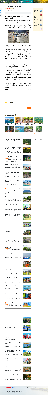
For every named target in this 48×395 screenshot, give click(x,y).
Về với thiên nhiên (8, 222)
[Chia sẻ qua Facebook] (1, 9)
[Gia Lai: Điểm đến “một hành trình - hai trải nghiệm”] (27, 345)
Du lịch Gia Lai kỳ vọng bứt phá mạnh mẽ (12, 303)
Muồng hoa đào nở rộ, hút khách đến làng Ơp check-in (13, 231)
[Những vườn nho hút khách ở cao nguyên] (28, 129)
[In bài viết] (1, 15)
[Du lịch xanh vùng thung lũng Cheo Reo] (27, 272)
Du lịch (5, 352)
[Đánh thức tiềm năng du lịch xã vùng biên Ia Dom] (27, 175)
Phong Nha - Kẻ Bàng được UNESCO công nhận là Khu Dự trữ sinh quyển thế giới (13, 148)
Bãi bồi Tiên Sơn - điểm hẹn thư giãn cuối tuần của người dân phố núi (12, 189)
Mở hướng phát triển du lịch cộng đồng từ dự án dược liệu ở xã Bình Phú (13, 278)
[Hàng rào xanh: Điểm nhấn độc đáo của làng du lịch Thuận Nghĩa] (27, 248)
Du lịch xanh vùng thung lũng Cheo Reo (12, 269)
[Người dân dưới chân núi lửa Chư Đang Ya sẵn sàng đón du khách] (27, 353)
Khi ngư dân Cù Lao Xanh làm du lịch (18, 133)
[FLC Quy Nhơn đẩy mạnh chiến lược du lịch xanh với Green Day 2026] (27, 256)
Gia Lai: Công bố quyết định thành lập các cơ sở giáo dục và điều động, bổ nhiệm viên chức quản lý (37, 16)
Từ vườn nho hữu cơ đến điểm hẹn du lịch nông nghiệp (28, 124)
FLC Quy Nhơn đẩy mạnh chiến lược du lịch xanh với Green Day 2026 (13, 254)
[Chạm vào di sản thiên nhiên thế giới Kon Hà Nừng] (27, 296)
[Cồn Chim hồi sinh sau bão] (27, 240)
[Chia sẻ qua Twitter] (1, 12)
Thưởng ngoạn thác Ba (9, 196)
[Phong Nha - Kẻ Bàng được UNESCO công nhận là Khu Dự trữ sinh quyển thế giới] (27, 150)
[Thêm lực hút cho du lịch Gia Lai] (27, 312)
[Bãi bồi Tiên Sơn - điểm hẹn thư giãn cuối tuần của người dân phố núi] (27, 191)
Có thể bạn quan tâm (11, 115)
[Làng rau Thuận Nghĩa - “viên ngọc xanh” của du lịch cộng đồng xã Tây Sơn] (27, 217)
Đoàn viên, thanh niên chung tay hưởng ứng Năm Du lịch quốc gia (12, 326)
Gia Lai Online (10, 387)
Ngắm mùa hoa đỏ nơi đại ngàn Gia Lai (12, 261)
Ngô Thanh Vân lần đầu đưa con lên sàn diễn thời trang (36, 29)
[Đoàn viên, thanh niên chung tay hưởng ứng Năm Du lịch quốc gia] (27, 328)
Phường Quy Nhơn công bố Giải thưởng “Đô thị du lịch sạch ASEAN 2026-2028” (13, 334)
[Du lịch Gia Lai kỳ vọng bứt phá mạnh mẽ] (27, 304)
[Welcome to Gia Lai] (24, 1)
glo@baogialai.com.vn (8, 390)
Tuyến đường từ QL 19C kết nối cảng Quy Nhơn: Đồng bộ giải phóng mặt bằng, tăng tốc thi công (37, 21)
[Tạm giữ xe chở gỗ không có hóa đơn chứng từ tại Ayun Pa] (41, 25)
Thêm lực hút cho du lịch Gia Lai (11, 310)
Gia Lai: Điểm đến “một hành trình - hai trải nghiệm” (13, 343)
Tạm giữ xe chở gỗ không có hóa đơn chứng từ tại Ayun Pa (36, 25)
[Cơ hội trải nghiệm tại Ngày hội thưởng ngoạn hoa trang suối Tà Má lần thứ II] (27, 377)
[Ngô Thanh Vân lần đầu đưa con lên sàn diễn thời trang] (41, 29)
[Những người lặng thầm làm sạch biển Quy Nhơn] (27, 158)
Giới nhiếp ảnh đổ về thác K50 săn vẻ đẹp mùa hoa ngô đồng (9, 133)
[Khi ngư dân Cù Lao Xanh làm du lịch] (19, 129)
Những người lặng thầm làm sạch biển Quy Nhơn (13, 156)
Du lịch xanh (8, 3)
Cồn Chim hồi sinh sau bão (11, 238)
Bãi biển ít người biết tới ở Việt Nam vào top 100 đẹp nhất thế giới (12, 140)
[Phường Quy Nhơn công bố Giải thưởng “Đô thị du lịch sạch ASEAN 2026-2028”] (27, 336)
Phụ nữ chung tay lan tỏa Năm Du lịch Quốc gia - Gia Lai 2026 (12, 359)
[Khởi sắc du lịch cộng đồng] (27, 288)
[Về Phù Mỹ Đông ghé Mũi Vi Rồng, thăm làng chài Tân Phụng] (41, 11)
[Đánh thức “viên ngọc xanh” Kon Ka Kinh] (38, 129)
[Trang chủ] (5, 3)
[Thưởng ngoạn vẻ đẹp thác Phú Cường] (27, 320)
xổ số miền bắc (35, 139)
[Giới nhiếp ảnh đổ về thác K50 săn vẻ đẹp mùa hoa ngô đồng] (9, 129)
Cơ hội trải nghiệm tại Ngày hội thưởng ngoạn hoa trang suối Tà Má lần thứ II (12, 375)
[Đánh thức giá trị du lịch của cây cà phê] (27, 369)
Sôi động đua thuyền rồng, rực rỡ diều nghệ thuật (12, 181)
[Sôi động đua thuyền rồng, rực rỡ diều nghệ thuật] (27, 183)
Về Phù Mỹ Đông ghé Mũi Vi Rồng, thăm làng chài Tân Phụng (36, 11)
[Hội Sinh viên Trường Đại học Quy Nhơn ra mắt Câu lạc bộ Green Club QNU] (27, 207)
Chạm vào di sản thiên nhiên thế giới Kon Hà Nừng (13, 294)
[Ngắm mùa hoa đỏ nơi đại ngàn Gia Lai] (27, 264)
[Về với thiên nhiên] (27, 224)
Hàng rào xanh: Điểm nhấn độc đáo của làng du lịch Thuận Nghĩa (12, 246)
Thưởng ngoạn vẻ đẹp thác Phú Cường (13, 318)
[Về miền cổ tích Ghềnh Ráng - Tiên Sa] (27, 167)
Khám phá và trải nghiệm (7, 182)
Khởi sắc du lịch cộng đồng (11, 285)
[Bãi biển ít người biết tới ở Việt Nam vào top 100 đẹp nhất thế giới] (27, 142)
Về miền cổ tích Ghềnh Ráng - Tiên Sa (12, 164)
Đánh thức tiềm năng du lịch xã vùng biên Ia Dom (13, 173)
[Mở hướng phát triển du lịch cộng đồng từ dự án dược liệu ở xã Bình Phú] (27, 280)
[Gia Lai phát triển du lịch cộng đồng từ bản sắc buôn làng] (19, 120)
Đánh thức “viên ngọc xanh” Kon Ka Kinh (38, 133)
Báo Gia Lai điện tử (4, 1)
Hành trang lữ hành (7, 165)
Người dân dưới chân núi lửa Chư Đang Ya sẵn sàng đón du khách (13, 351)
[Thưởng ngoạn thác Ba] (27, 199)
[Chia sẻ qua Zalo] (1, 10)
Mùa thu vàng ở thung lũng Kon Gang (38, 124)
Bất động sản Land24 (39, 139)
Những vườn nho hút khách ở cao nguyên (28, 133)
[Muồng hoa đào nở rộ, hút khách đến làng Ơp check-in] (27, 232)
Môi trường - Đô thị (7, 336)
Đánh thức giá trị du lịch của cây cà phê (12, 366)
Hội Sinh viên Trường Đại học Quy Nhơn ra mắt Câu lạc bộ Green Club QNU (13, 205)
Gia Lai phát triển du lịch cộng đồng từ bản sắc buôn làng (19, 124)
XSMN (41, 139)
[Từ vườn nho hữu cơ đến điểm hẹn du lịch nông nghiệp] (28, 120)
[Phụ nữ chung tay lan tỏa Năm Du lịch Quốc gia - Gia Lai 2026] (27, 361)
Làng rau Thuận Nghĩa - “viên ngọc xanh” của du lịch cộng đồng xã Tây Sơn (13, 215)
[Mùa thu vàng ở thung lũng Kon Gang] (38, 120)
